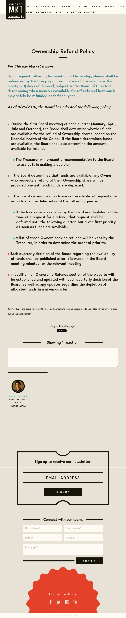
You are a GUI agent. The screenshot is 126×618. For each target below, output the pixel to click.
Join (25, 6)
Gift (122, 6)
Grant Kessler (18, 396)
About (11, 6)
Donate (12, 12)
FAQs (96, 6)
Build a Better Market (74, 12)
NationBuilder (70, 615)
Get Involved (45, 6)
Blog (83, 6)
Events (67, 6)
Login (12, 18)
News (109, 6)
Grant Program (36, 12)
